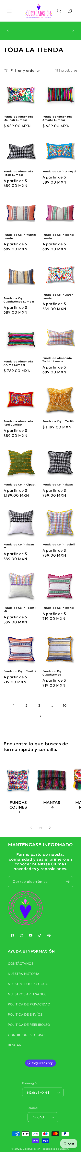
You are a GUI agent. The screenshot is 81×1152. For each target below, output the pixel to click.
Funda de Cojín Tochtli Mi (20, 609)
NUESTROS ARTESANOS (27, 994)
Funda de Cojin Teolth (58, 421)
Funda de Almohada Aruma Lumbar (18, 363)
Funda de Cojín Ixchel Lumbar (58, 236)
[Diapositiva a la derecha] (50, 827)
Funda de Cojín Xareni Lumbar (58, 296)
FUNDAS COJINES (18, 804)
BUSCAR (14, 1045)
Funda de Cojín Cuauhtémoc (53, 672)
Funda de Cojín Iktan (57, 484)
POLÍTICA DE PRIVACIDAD (29, 1004)
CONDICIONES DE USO (26, 1035)
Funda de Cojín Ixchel (58, 607)
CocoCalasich (31, 1148)
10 (64, 705)
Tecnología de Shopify (55, 1148)
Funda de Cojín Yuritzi (20, 671)
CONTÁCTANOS (20, 963)
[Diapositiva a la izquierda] (31, 827)
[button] (9, 11)
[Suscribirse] (68, 881)
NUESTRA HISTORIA (24, 974)
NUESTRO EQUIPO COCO (28, 984)
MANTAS (51, 802)
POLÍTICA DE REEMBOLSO (29, 1024)
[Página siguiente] (40, 716)
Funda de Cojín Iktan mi (19, 546)
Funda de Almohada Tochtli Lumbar (57, 359)
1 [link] (14, 705)
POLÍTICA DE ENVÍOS (25, 1014)
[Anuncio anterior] (8, 30)
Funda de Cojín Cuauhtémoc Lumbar (19, 300)
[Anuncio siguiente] (73, 30)
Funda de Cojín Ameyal (59, 171)
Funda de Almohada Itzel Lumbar (18, 423)
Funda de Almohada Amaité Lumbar (57, 118)
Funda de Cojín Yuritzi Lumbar (20, 236)
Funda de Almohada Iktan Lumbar (18, 173)
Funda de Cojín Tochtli (58, 544)
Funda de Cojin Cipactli (21, 484)
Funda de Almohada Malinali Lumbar (18, 118)
